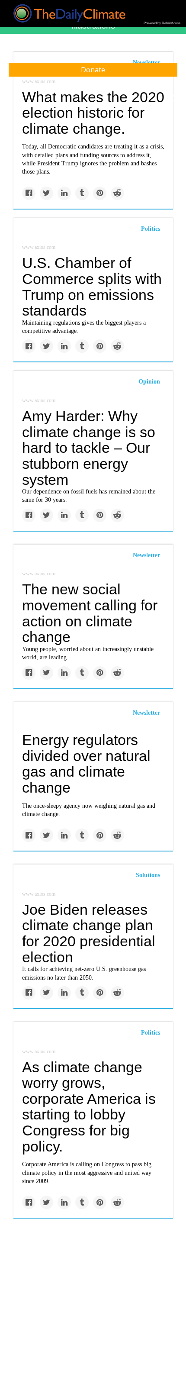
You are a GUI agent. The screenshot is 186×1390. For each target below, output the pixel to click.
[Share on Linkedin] (64, 193)
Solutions (148, 875)
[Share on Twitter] (46, 193)
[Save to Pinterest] (99, 193)
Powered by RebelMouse (162, 23)
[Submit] (173, 98)
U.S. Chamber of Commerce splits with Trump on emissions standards (92, 287)
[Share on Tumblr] (82, 193)
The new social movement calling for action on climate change (89, 613)
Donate (93, 69)
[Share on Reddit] (117, 193)
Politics (150, 229)
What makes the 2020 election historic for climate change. (93, 113)
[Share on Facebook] (28, 193)
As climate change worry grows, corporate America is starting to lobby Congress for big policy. (89, 1107)
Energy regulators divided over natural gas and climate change (86, 764)
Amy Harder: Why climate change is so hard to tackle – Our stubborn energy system (88, 448)
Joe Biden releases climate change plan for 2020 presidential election (88, 933)
